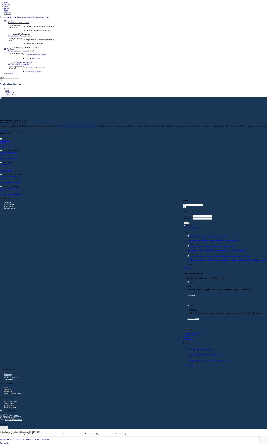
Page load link (4, 443)
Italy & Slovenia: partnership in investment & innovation (76, 126)
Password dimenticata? (191, 228)
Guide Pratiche (9, 403)
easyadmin (3, 131)
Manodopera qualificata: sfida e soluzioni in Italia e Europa (213, 240)
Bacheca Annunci (10, 208)
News (6, 388)
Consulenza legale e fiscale (13, 393)
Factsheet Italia (9, 405)
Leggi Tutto (187, 268)
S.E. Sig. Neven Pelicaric (8, 152)
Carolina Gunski (5, 141)
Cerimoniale (8, 389)
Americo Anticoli (5, 164)
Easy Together (9, 206)
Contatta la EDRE (193, 319)
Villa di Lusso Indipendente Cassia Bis (200, 349)
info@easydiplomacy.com (13, 420)
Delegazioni (8, 391)
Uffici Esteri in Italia (11, 401)
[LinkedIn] (4, 428)
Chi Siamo (7, 202)
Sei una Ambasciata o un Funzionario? (21, 51)
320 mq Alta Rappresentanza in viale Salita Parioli (204, 355)
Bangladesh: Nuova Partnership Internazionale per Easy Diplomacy (217, 250)
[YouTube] (2, 428)
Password (187, 218)
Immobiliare (8, 376)
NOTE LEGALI (40, 439)
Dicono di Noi (9, 204)
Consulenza (8, 374)
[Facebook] (6, 428)
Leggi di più (191, 295)
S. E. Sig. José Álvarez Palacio (10, 188)
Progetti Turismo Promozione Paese (20, 36)
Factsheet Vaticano (10, 407)
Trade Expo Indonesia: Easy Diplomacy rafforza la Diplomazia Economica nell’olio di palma (227, 260)
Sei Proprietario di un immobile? (19, 64)
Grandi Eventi (8, 379)
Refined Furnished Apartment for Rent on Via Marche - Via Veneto (210, 360)
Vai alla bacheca (188, 366)
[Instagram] (7, 428)
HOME (2, 439)
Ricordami (189, 226)
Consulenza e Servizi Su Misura (18, 23)
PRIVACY (29, 439)
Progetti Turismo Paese (11, 377)
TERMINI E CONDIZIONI (15, 439)
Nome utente (188, 216)
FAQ (48, 439)
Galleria (2, 142)
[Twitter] (1, 428)
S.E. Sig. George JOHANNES (10, 176)
